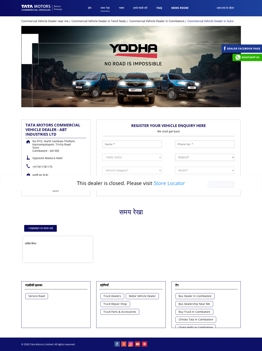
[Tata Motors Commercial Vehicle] (41, 8)
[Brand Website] (145, 344)
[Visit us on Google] (124, 344)
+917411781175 (42, 166)
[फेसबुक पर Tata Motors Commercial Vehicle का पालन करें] (117, 344)
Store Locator (169, 183)
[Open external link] (242, 52)
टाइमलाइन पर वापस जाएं (40, 228)
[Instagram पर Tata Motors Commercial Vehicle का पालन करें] (131, 344)
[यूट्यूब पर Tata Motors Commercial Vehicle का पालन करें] (138, 344)
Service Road (36, 296)
